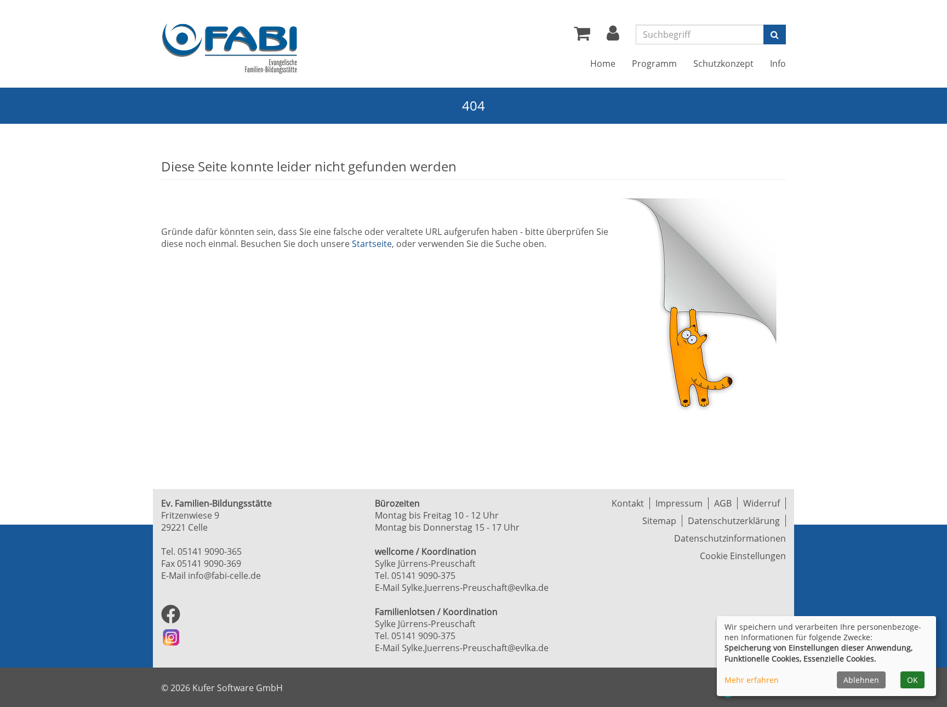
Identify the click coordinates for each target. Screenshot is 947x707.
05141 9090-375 (423, 576)
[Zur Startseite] (229, 48)
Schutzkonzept (723, 64)
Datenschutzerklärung (734, 521)
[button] (613, 36)
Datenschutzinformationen (730, 538)
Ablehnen (861, 680)
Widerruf (761, 503)
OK (912, 680)
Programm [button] (654, 64)
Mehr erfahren (751, 680)
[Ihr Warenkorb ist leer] (582, 36)
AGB (723, 503)
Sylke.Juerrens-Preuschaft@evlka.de (475, 588)
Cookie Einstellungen (743, 556)
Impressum (679, 503)
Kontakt (628, 503)
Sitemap (659, 521)
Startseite (372, 244)
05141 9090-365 (210, 551)
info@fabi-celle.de (224, 576)
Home (602, 64)
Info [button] (778, 64)
